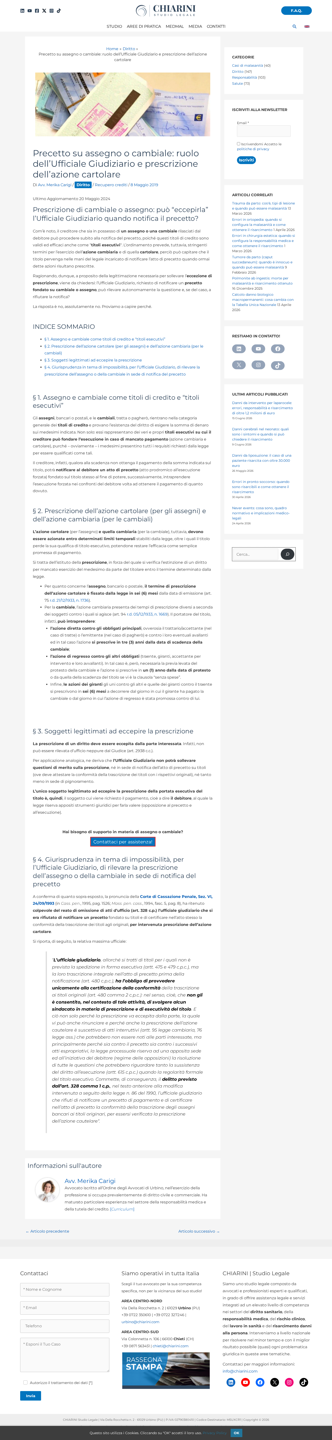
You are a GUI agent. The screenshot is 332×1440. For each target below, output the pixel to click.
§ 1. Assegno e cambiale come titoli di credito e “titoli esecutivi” (104, 339)
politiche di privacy (253, 149)
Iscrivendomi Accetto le (259, 146)
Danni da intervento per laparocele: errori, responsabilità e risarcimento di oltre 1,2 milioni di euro (262, 408)
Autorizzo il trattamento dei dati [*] (61, 1382)
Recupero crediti (111, 185)
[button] (296, 10)
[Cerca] (287, 554)
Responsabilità (244, 77)
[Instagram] (51, 11)
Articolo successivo (199, 1231)
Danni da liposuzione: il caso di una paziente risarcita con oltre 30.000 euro (261, 460)
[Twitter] (44, 11)
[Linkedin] (22, 11)
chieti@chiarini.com (171, 1346)
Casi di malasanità (247, 65)
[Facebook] (37, 11)
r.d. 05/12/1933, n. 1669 (147, 614)
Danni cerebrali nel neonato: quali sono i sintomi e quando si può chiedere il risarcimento (260, 434)
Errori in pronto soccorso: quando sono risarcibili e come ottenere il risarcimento (260, 487)
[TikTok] (59, 11)
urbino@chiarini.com (140, 1322)
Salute (237, 83)
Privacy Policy (215, 1433)
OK (236, 1433)
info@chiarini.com (240, 1371)
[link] (307, 26)
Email (243, 123)
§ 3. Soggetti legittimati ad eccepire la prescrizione (93, 360)
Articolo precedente (47, 1231)
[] (122, 1209)
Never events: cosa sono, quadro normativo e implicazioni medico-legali (261, 513)
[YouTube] (29, 11)
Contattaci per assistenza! (122, 842)
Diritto (83, 185)
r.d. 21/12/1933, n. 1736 (69, 600)
